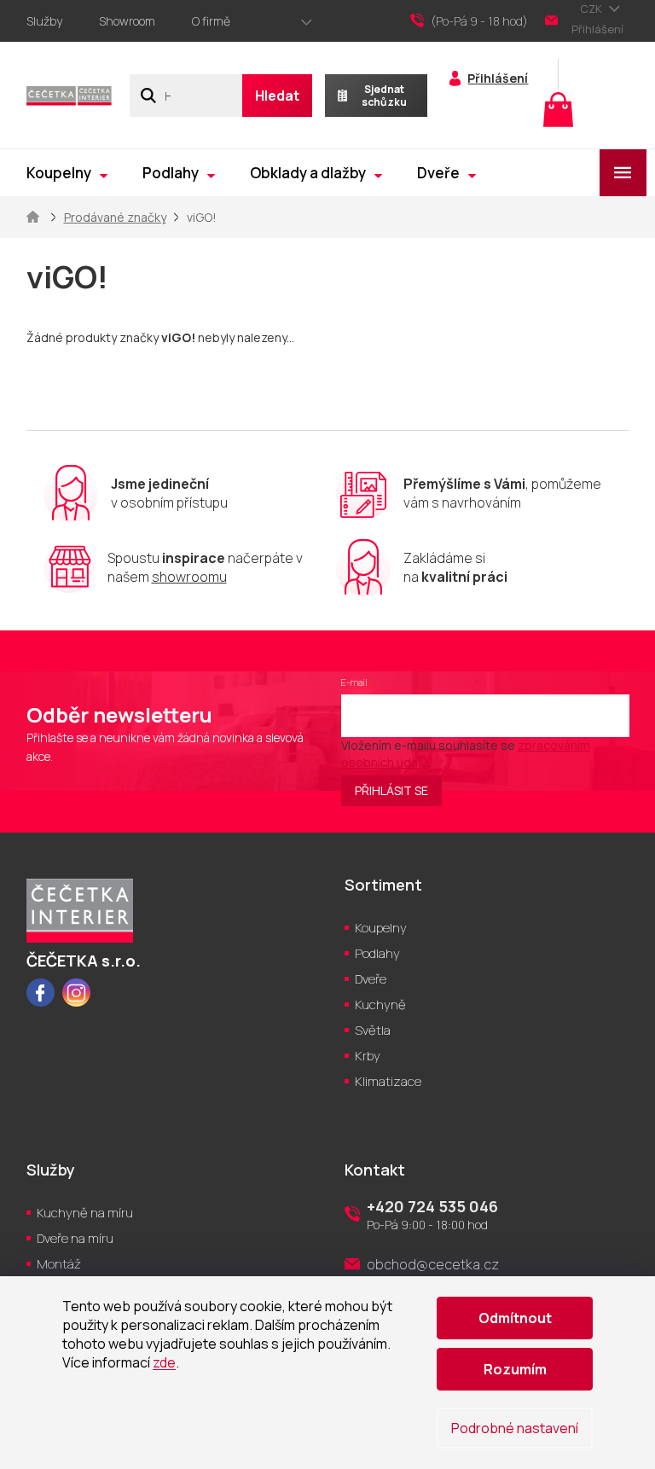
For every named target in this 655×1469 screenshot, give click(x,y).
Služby (44, 21)
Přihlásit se (391, 790)
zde (164, 1362)
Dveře (370, 979)
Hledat (277, 95)
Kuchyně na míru (85, 1213)
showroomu (189, 576)
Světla (373, 1030)
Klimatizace (388, 1081)
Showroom (127, 21)
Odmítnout (515, 1318)
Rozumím (515, 1369)
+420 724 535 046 (432, 1206)
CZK (592, 8)
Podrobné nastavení (514, 1428)
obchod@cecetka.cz (433, 1264)
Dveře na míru (75, 1238)
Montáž (59, 1264)
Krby (367, 1056)
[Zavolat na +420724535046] (477, 21)
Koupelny (381, 928)
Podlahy (377, 953)
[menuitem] (67, 172)
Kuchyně (380, 1004)
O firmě (211, 21)
